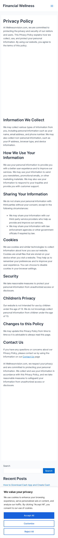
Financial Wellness (18, 6)
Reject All (29, 531)
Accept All (29, 515)
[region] (29, 512)
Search (6, 466)
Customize (29, 523)
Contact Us (28, 356)
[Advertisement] (29, 83)
